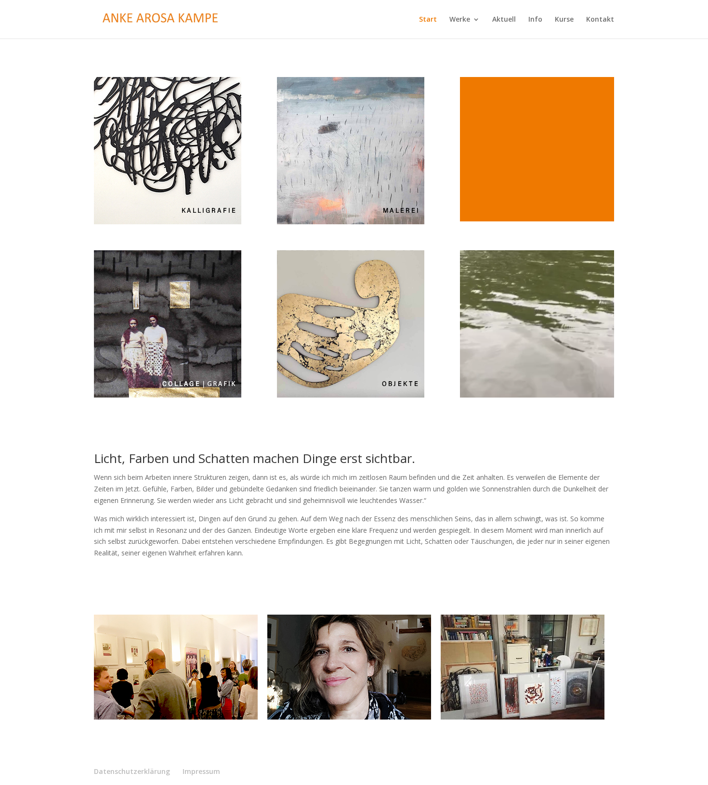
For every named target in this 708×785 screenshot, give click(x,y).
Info (535, 20)
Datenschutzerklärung (132, 771)
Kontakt (600, 20)
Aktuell (504, 20)
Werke (459, 20)
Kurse (564, 20)
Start (428, 20)
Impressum (201, 771)
